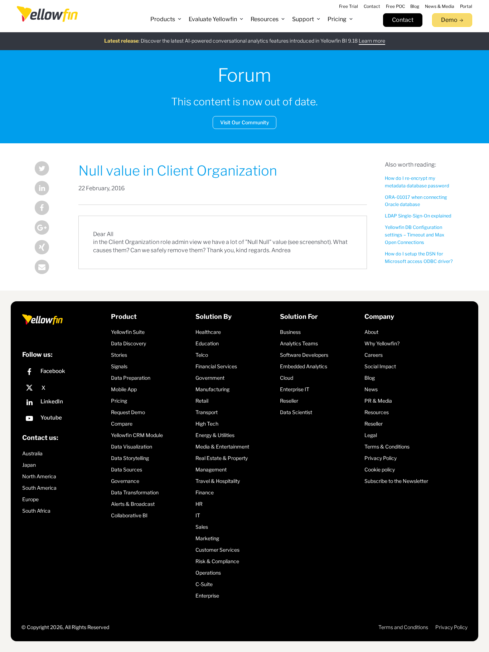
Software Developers (304, 355)
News (371, 389)
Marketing (207, 538)
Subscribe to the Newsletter (396, 481)
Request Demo (128, 412)
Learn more (372, 41)
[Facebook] (47, 209)
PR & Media (378, 401)
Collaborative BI (129, 515)
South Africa (36, 511)
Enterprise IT (294, 389)
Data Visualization (131, 447)
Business (290, 332)
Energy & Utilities (214, 435)
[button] (165, 19)
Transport (206, 412)
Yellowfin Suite (128, 332)
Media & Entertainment (222, 447)
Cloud (286, 378)
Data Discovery (128, 343)
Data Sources (126, 469)
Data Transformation (135, 492)
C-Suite (204, 584)
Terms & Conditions (387, 447)
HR (199, 504)
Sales (201, 527)
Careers (373, 355)
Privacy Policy (380, 458)
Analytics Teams (299, 343)
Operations (208, 573)
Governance (125, 481)
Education (207, 343)
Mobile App (124, 389)
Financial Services (216, 366)
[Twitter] (47, 169)
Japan (29, 465)
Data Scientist (296, 412)
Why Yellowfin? (382, 343)
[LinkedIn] (47, 189)
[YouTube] (64, 419)
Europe (30, 499)
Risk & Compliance (217, 561)
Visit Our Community (244, 122)
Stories (119, 355)
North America (39, 476)
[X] (64, 388)
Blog (369, 378)
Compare (121, 424)
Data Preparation (130, 378)
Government (209, 378)
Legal (370, 435)
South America (39, 488)
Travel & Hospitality (217, 481)
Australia (32, 453)
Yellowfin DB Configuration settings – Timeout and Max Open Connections (414, 235)
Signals (119, 366)
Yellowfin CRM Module (137, 435)
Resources (376, 412)
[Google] (47, 228)
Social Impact (380, 366)
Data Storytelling (130, 458)
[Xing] (47, 248)
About (371, 332)
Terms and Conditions (403, 627)
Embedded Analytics (303, 366)
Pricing (119, 401)
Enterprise (207, 596)
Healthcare (208, 332)
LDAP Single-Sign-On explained (418, 216)
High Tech (206, 424)
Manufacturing (212, 389)
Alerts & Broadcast (133, 504)
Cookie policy (379, 469)
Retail (201, 401)
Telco (201, 355)
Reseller (289, 401)
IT (197, 515)
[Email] (47, 268)
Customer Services (217, 550)
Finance (204, 492)
